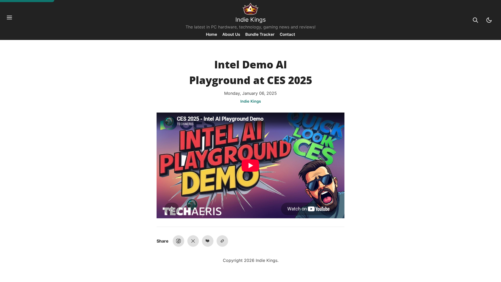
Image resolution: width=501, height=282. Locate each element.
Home (211, 34)
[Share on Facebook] (178, 241)
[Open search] (475, 20)
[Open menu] (12, 20)
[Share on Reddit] (207, 241)
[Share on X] (193, 241)
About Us (231, 34)
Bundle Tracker (260, 34)
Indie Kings (250, 19)
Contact (287, 34)
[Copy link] (222, 241)
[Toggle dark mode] (489, 20)
